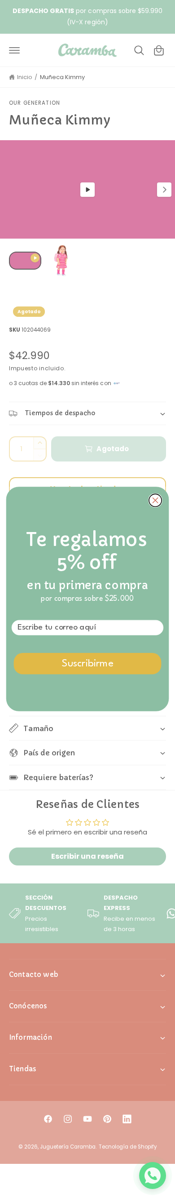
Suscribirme (87, 664)
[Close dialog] (155, 500)
